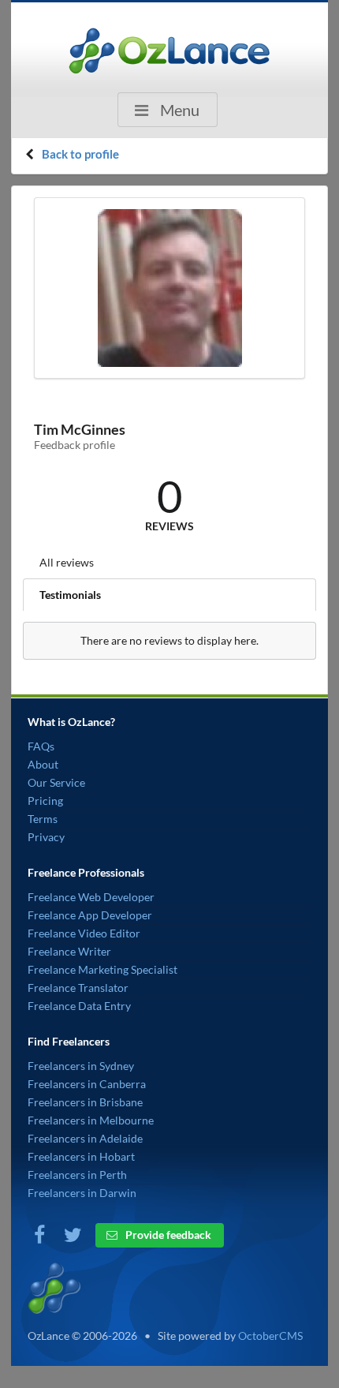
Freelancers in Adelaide (85, 1138)
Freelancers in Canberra (87, 1084)
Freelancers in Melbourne (91, 1120)
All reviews (66, 562)
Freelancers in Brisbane (85, 1102)
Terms (43, 818)
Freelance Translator (78, 987)
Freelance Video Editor (84, 933)
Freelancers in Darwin (82, 1192)
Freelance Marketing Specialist (102, 969)
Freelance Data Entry (79, 1005)
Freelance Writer (69, 951)
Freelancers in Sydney (81, 1065)
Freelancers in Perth (77, 1174)
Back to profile (80, 154)
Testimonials (70, 594)
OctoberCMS (270, 1335)
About (43, 764)
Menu (178, 109)
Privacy (46, 837)
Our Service (56, 782)
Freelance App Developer (90, 915)
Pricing (45, 800)
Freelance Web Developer (91, 897)
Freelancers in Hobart (81, 1156)
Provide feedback (167, 1234)
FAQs (41, 746)
